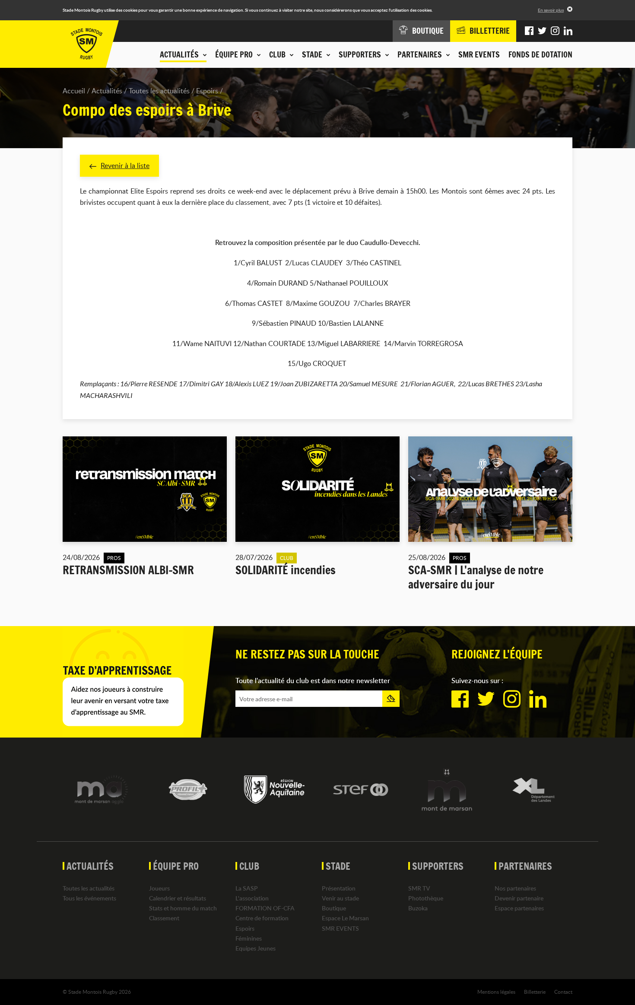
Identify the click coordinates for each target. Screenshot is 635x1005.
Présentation (339, 888)
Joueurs (159, 888)
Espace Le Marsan (345, 918)
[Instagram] (555, 31)
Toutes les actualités (159, 90)
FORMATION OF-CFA (265, 908)
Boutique (334, 908)
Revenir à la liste (125, 165)
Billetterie (535, 991)
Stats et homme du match (183, 908)
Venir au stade (340, 898)
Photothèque (425, 898)
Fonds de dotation (540, 54)
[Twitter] (542, 31)
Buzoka (418, 908)
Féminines (248, 938)
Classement (164, 918)
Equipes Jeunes (255, 948)
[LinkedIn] (568, 31)
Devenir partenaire (519, 898)
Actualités (107, 90)
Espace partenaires (519, 908)
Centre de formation (262, 918)
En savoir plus (551, 10)
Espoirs (207, 90)
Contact (563, 991)
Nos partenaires (515, 888)
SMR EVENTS (479, 54)
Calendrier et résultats (177, 898)
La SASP (246, 888)
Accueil (74, 90)
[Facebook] (529, 31)
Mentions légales (496, 991)
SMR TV (419, 888)
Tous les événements (89, 898)
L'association (252, 898)
